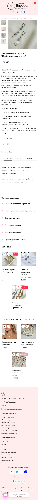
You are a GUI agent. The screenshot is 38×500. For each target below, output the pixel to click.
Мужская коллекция (7, 460)
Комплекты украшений (8, 452)
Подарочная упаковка (8, 422)
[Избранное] (17, 12)
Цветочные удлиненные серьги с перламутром (26, 273)
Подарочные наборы (8, 457)
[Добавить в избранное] (3, 144)
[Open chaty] (5, 495)
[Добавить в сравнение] (8, 144)
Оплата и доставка (7, 417)
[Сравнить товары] (21, 12)
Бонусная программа (8, 425)
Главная (3, 18)
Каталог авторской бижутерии (17, 18)
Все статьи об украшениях (10, 430)
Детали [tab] (18, 158)
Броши (3, 463)
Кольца (3, 444)
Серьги (31, 18)
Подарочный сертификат (9, 455)
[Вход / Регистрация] (24, 12)
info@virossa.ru (10, 402)
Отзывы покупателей (8, 420)
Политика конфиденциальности (11, 409)
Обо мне (4, 405)
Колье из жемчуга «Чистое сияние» (27, 343)
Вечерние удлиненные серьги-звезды (17, 305)
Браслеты (4, 441)
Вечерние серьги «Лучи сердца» (8, 271)
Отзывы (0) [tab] (29, 158)
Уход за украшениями (8, 428)
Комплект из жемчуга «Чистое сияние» (18, 372)
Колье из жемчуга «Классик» (9, 343)
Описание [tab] (8, 158)
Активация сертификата (9, 433)
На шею (3, 449)
